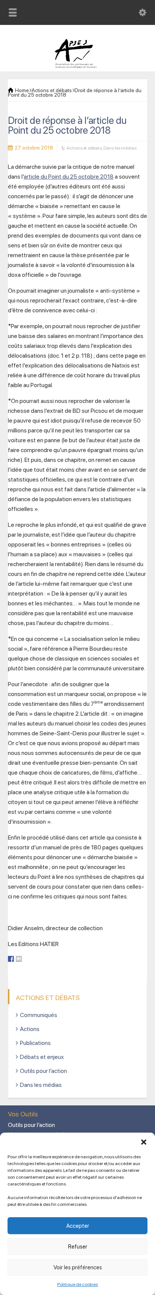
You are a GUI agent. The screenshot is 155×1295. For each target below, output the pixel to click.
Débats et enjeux (42, 1056)
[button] (143, 1142)
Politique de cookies (77, 1284)
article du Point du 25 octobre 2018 (69, 176)
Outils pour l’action (43, 1070)
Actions (30, 1029)
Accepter (77, 1225)
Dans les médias (120, 148)
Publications (35, 1042)
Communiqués (38, 1015)
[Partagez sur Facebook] (11, 959)
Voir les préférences (77, 1267)
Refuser (77, 1246)
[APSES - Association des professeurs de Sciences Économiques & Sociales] (78, 66)
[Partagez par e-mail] (19, 959)
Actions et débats (84, 148)
